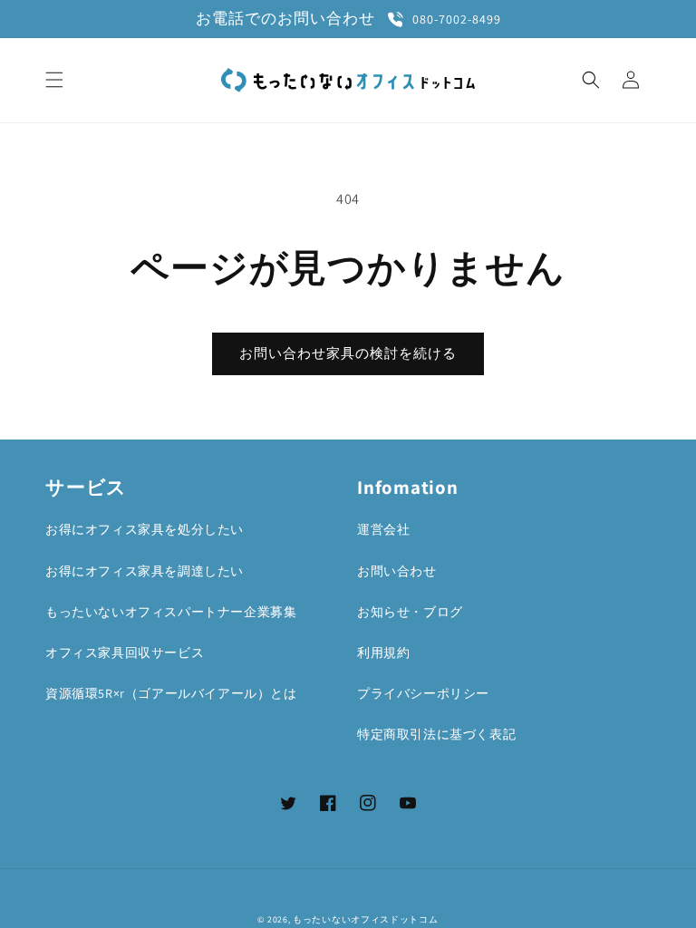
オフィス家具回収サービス (124, 652)
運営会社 (383, 529)
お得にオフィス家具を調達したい (144, 571)
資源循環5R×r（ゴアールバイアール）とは (171, 693)
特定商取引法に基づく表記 (436, 734)
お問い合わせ (397, 571)
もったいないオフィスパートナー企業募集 (170, 612)
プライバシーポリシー (423, 693)
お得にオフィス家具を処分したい (144, 529)
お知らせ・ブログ (410, 612)
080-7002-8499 (456, 19)
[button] (54, 80)
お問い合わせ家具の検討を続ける (348, 353)
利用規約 (383, 652)
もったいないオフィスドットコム (366, 919)
